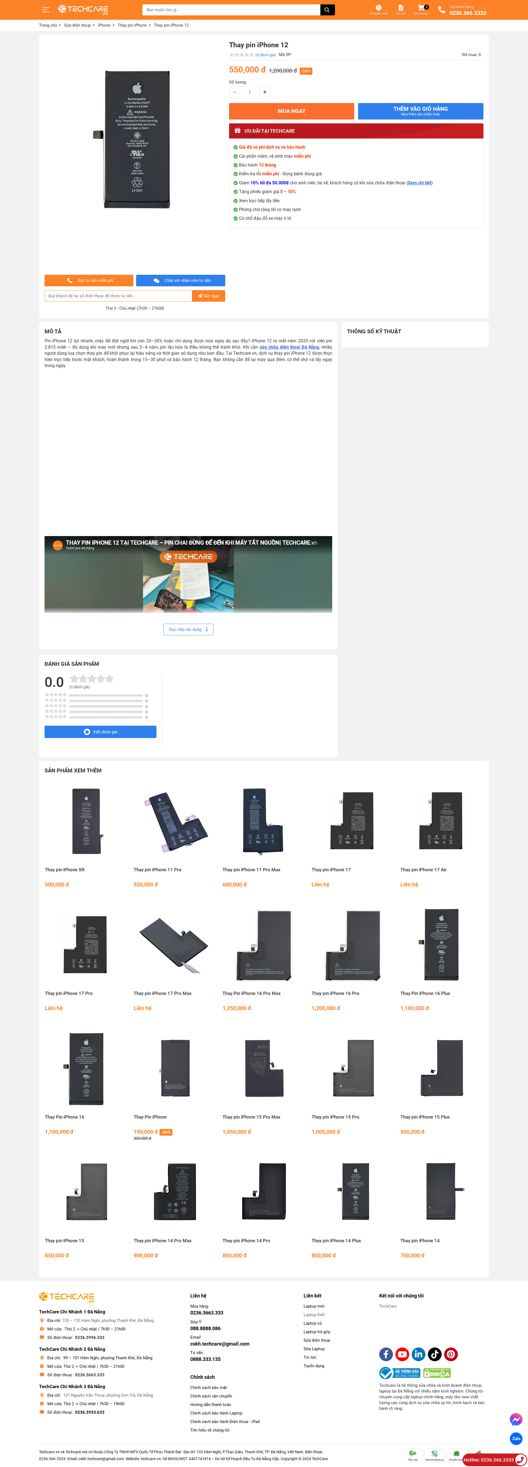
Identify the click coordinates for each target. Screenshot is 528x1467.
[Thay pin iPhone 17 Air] (441, 821)
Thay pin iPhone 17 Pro (69, 993)
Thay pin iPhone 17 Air (423, 869)
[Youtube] (402, 1354)
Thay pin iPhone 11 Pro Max (251, 869)
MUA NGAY (292, 111)
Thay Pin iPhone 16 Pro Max (251, 993)
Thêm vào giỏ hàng (421, 111)
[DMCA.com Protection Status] (437, 1373)
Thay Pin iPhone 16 (64, 1117)
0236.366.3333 (468, 13)
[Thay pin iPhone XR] (86, 821)
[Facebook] (386, 1354)
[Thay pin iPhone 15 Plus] (441, 1069)
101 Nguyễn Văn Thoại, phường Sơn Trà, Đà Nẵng (108, 1395)
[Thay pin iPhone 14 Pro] (263, 1192)
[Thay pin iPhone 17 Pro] (86, 945)
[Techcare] (83, 10)
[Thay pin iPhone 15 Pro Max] (263, 1069)
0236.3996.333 (90, 1337)
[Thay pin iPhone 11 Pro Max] (263, 821)
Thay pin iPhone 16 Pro (335, 993)
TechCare (388, 1306)
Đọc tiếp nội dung (185, 629)
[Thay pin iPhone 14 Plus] (353, 1192)
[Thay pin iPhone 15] (86, 1192)
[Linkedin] (418, 1354)
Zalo (516, 1438)
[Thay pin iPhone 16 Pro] (353, 945)
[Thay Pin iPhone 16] (86, 1069)
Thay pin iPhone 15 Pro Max (251, 1117)
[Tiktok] (435, 1354)
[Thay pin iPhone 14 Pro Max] (175, 1192)
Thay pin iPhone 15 (64, 1240)
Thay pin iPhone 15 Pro (335, 1117)
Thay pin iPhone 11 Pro (158, 869)
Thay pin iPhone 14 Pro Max (163, 1240)
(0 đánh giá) (265, 55)
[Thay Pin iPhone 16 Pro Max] (263, 945)
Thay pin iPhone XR (65, 869)
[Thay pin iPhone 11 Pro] (175, 821)
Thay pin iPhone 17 (331, 869)
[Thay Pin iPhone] (175, 1069)
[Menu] (46, 10)
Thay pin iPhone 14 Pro (246, 1240)
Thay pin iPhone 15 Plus (425, 1117)
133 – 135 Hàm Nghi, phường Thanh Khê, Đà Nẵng (107, 1320)
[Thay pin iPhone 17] (353, 821)
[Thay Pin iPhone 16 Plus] (441, 945)
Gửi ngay (211, 295)
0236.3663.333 (90, 1374)
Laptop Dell (314, 1314)
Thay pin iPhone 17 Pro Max (163, 993)
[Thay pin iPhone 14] (441, 1192)
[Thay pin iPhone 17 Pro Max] (175, 945)
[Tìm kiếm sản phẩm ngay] (327, 9)
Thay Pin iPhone (150, 1117)
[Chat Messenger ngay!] (516, 1419)
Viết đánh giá (105, 732)
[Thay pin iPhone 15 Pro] (353, 1069)
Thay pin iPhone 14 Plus (336, 1240)
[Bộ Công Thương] (401, 1373)
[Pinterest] (451, 1354)
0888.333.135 (205, 1359)
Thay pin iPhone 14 (420, 1240)
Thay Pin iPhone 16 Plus (425, 993)
